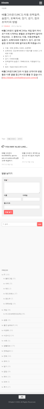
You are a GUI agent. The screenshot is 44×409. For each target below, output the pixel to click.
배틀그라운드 (12, 139)
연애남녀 (7, 351)
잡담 (5, 371)
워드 (7, 289)
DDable (5, 3)
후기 (5, 387)
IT (4, 275)
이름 (5, 195)
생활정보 (7, 346)
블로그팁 (8, 278)
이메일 (25, 195)
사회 (5, 341)
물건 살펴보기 (9, 325)
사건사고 (7, 335)
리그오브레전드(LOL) (13, 314)
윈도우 (7, 299)
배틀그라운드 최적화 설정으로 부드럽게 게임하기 (31, 155)
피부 (5, 382)
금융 (5, 320)
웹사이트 (7, 203)
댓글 (6, 180)
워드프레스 (9, 294)
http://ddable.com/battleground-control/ (19, 78)
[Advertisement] (22, 104)
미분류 (4, 8)
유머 (5, 361)
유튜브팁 (8, 304)
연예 (5, 356)
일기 (5, 366)
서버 (7, 283)
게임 (5, 310)
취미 (5, 377)
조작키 (20, 139)
